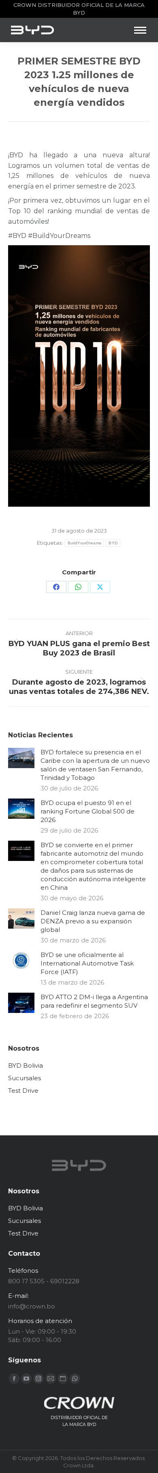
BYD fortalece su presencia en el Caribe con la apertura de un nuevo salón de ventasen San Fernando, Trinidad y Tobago (95, 764)
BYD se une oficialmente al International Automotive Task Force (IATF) (87, 963)
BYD (113, 543)
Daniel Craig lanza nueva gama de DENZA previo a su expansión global (93, 921)
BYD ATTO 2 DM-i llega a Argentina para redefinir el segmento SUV (94, 1001)
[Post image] (21, 758)
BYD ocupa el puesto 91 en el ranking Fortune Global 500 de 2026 (88, 811)
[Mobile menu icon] (140, 30)
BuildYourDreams (85, 543)
